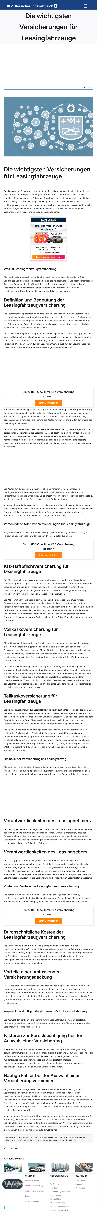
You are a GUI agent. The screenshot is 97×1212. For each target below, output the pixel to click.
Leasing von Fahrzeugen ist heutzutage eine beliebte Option (37, 191)
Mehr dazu (73, 1140)
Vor (89, 87)
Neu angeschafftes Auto (50, 252)
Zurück (82, 87)
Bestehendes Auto (50, 250)
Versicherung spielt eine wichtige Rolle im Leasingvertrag (36, 767)
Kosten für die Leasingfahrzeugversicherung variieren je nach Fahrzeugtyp (44, 489)
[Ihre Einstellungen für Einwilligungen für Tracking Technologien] (4, 1207)
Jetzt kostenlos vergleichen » (48, 257)
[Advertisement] (48, 63)
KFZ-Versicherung (11, 1148)
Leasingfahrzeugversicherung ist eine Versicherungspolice (36, 277)
